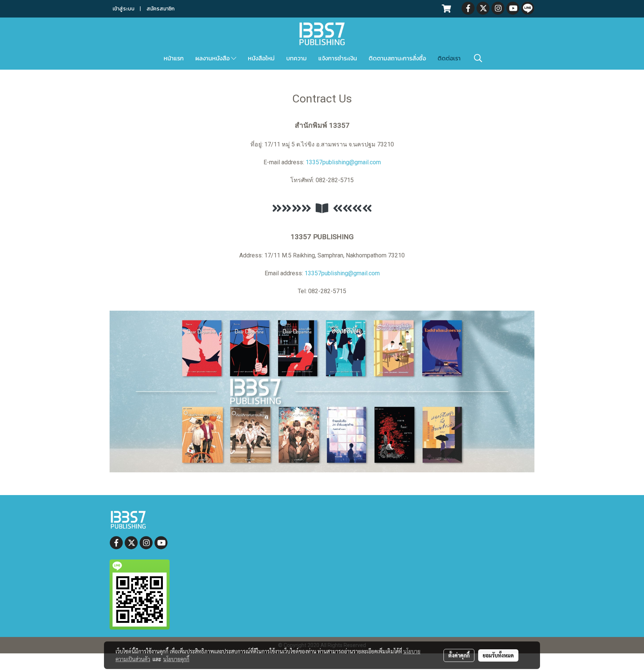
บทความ (296, 58)
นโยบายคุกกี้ (176, 659)
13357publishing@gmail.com (343, 162)
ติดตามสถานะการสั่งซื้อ (397, 58)
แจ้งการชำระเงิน (337, 58)
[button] (478, 58)
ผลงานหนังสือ (213, 58)
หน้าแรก (174, 58)
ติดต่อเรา (449, 58)
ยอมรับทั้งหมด (498, 655)
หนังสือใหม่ (261, 58)
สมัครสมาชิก (160, 9)
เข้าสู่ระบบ (124, 9)
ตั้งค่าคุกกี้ (459, 655)
